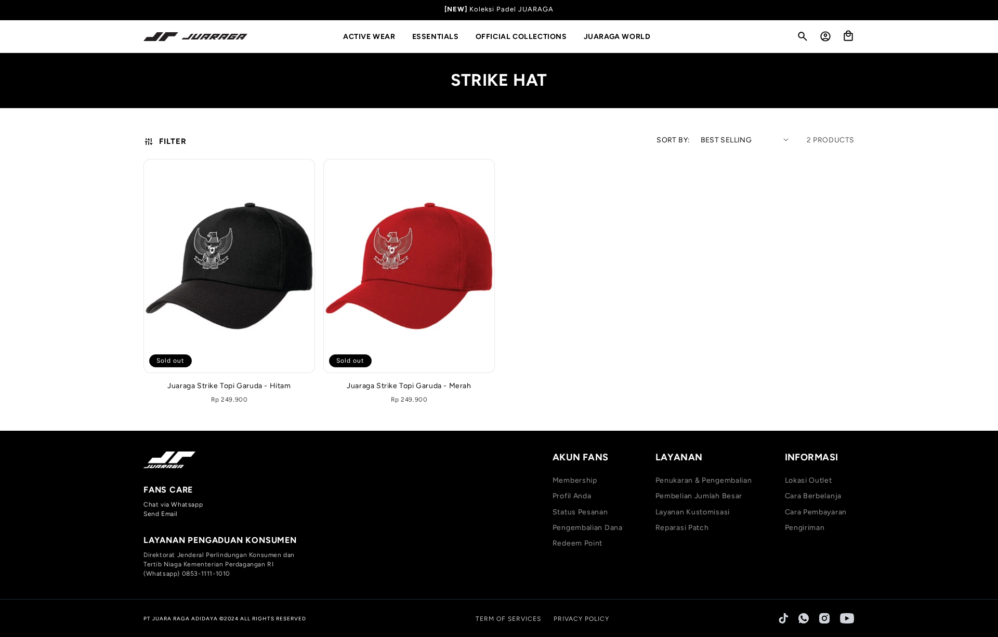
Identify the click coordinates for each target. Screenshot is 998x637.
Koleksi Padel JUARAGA (511, 9)
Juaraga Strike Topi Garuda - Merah (409, 385)
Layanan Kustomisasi (692, 512)
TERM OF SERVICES (508, 618)
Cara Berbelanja (813, 496)
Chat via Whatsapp (173, 504)
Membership (575, 480)
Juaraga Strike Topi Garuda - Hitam (229, 385)
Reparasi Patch (682, 527)
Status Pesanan (580, 512)
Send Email (160, 513)
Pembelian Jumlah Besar (698, 496)
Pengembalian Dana (588, 527)
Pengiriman (805, 527)
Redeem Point (577, 543)
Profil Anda (572, 496)
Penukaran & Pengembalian (703, 480)
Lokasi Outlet (808, 480)
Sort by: (673, 140)
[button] (373, 37)
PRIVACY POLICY (581, 618)
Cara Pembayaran (816, 512)
